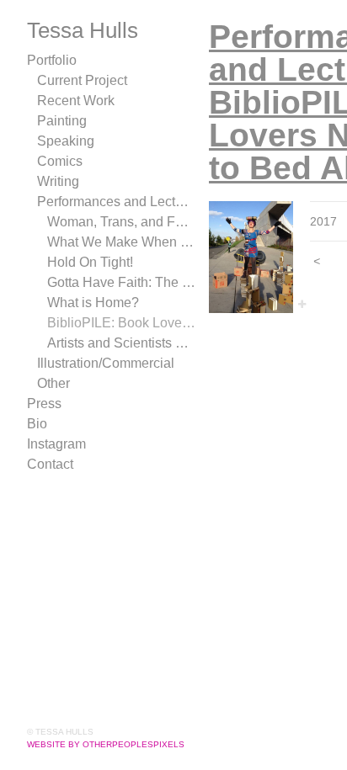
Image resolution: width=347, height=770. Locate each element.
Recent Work (76, 100)
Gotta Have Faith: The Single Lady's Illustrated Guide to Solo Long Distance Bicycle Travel (121, 282)
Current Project (82, 80)
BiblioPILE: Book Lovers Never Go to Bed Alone (121, 323)
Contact (50, 464)
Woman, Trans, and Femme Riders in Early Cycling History (121, 222)
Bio (37, 424)
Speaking (65, 141)
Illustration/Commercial (105, 363)
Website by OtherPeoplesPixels (105, 744)
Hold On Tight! (90, 262)
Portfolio (52, 60)
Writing (58, 181)
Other (53, 383)
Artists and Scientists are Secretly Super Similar (121, 343)
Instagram (56, 444)
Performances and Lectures (116, 201)
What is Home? (93, 302)
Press (44, 403)
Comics (60, 161)
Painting (62, 121)
